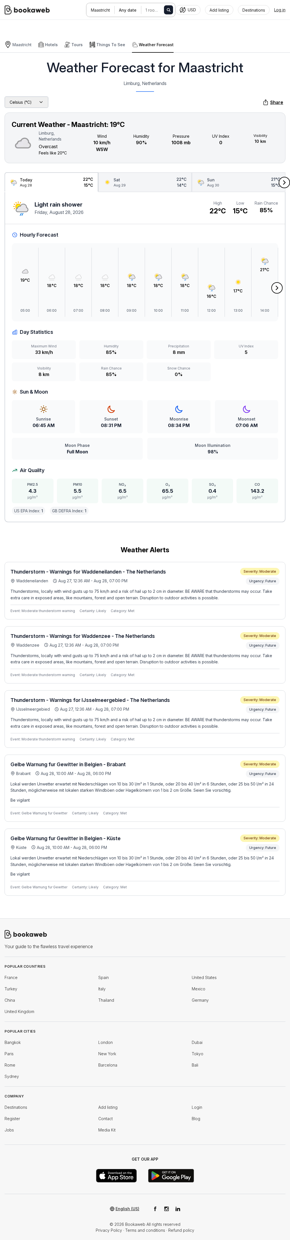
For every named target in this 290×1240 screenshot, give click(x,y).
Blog (196, 1118)
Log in (279, 9)
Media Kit (107, 1130)
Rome (10, 1065)
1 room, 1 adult (157, 10)
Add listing (108, 1107)
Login (197, 1107)
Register (12, 1118)
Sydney (12, 1076)
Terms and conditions (145, 1230)
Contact (105, 1118)
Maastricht (100, 10)
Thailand (106, 1000)
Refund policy (181, 1230)
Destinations (16, 1107)
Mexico (198, 988)
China (10, 1000)
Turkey (11, 988)
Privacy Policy (109, 1230)
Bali (195, 1065)
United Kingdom (19, 1011)
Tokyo (197, 1053)
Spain (103, 977)
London (105, 1042)
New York (107, 1053)
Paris (9, 1053)
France (11, 977)
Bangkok (13, 1042)
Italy (102, 988)
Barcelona (107, 1065)
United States (204, 977)
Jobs (9, 1130)
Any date (128, 10)
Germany (200, 1000)
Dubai (197, 1042)
